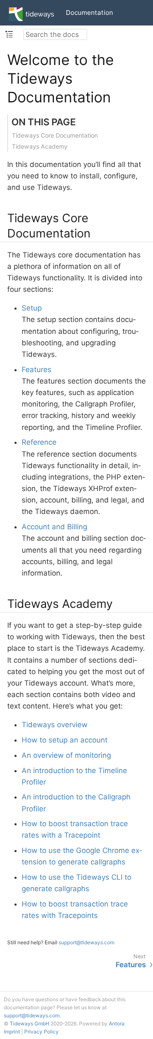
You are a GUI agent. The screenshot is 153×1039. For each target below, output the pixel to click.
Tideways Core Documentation (55, 135)
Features (36, 369)
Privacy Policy (41, 1031)
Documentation (89, 12)
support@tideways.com (86, 942)
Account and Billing (54, 526)
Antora (117, 1023)
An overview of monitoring (66, 755)
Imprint (12, 1031)
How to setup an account (65, 740)
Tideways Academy (40, 146)
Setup (32, 308)
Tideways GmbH (29, 1023)
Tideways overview (55, 724)
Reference (39, 442)
